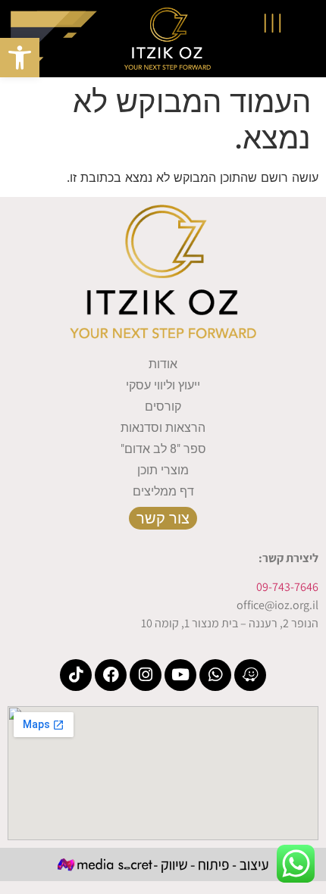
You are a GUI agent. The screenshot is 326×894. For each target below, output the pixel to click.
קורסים (163, 406)
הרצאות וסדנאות (163, 427)
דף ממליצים (163, 491)
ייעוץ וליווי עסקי (163, 385)
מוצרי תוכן (163, 470)
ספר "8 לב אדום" (163, 449)
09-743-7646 (287, 587)
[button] (19, 57)
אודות (163, 364)
